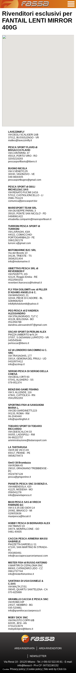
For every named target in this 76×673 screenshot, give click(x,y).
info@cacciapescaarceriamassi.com (28, 555)
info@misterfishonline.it (21, 574)
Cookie (6, 669)
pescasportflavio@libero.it (22, 161)
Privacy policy (17, 669)
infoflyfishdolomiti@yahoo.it (23, 303)
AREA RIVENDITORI (50, 648)
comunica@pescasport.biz (22, 201)
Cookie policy (34, 669)
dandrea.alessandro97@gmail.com (27, 324)
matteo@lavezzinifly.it (20, 140)
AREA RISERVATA (24, 648)
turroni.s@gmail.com (19, 243)
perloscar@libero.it (18, 343)
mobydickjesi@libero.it (20, 628)
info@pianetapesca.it (19, 495)
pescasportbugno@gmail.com (24, 179)
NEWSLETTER (38, 656)
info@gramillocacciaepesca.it (24, 610)
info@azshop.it (16, 364)
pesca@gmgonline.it (19, 476)
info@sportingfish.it (18, 419)
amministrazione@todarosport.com (27, 440)
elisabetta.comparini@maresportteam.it (29, 219)
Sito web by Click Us (55, 669)
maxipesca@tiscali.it (19, 516)
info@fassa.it (24, 665)
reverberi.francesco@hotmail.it (25, 282)
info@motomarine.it (19, 261)
